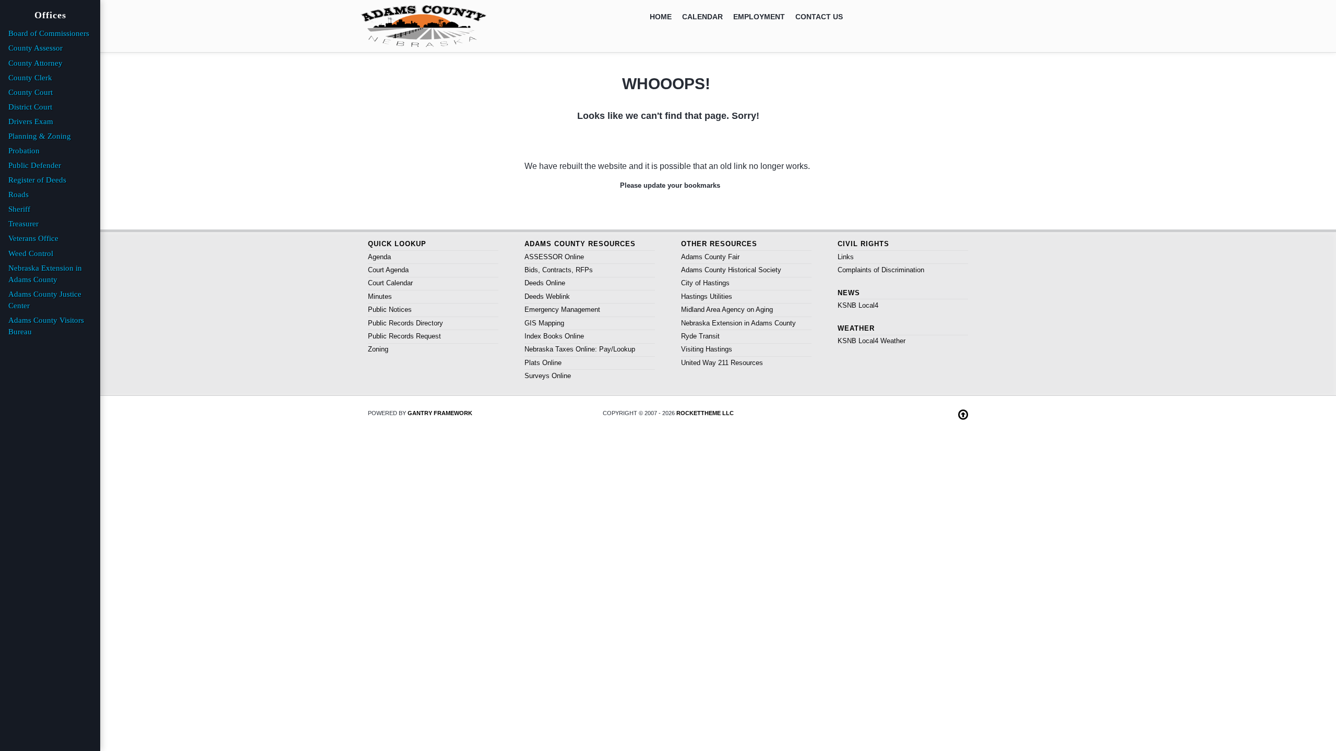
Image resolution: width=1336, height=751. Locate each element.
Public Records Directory (405, 323)
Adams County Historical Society (731, 270)
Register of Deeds (37, 180)
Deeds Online (544, 283)
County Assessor (35, 48)
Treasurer (23, 224)
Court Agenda (388, 270)
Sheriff (19, 209)
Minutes (380, 296)
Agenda (379, 257)
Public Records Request (404, 336)
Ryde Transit (700, 336)
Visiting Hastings (706, 349)
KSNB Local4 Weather (871, 341)
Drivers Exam (30, 121)
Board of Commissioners (48, 33)
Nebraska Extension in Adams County (738, 323)
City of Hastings (705, 283)
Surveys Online (547, 376)
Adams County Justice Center (44, 300)
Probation (24, 151)
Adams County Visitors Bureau (46, 326)
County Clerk (30, 78)
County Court (30, 92)
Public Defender (34, 165)
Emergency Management (562, 309)
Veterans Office (33, 238)
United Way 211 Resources (722, 363)
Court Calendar (390, 283)
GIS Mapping (544, 323)
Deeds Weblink (547, 296)
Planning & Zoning (39, 136)
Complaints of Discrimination (881, 270)
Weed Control (30, 253)
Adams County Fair (710, 257)
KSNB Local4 (858, 305)
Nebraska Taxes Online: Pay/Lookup (579, 349)
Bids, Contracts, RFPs (558, 270)
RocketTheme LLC (705, 413)
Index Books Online (554, 336)
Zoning (378, 349)
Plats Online (543, 363)
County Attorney (35, 63)
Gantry (440, 413)
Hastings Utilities (706, 296)
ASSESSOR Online (554, 257)
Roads (18, 194)
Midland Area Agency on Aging (727, 309)
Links (846, 257)
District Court (30, 107)
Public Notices (390, 309)
